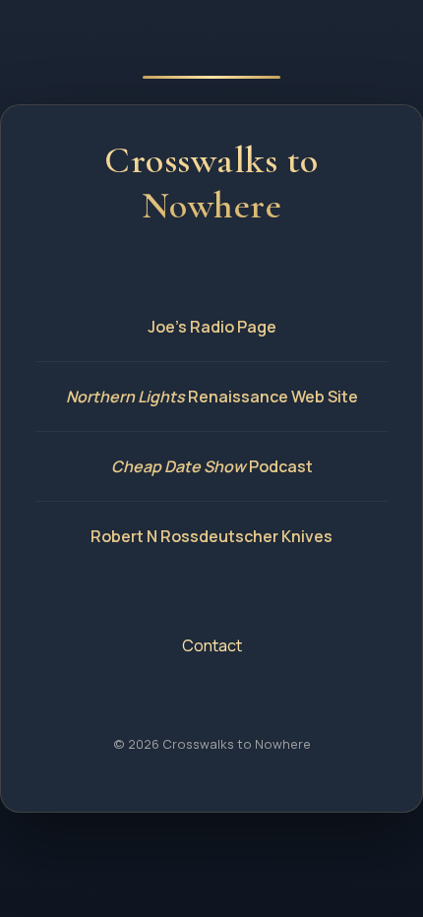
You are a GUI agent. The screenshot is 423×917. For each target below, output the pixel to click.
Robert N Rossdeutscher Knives (211, 536)
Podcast (212, 466)
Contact (212, 645)
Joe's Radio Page (212, 326)
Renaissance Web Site (212, 396)
